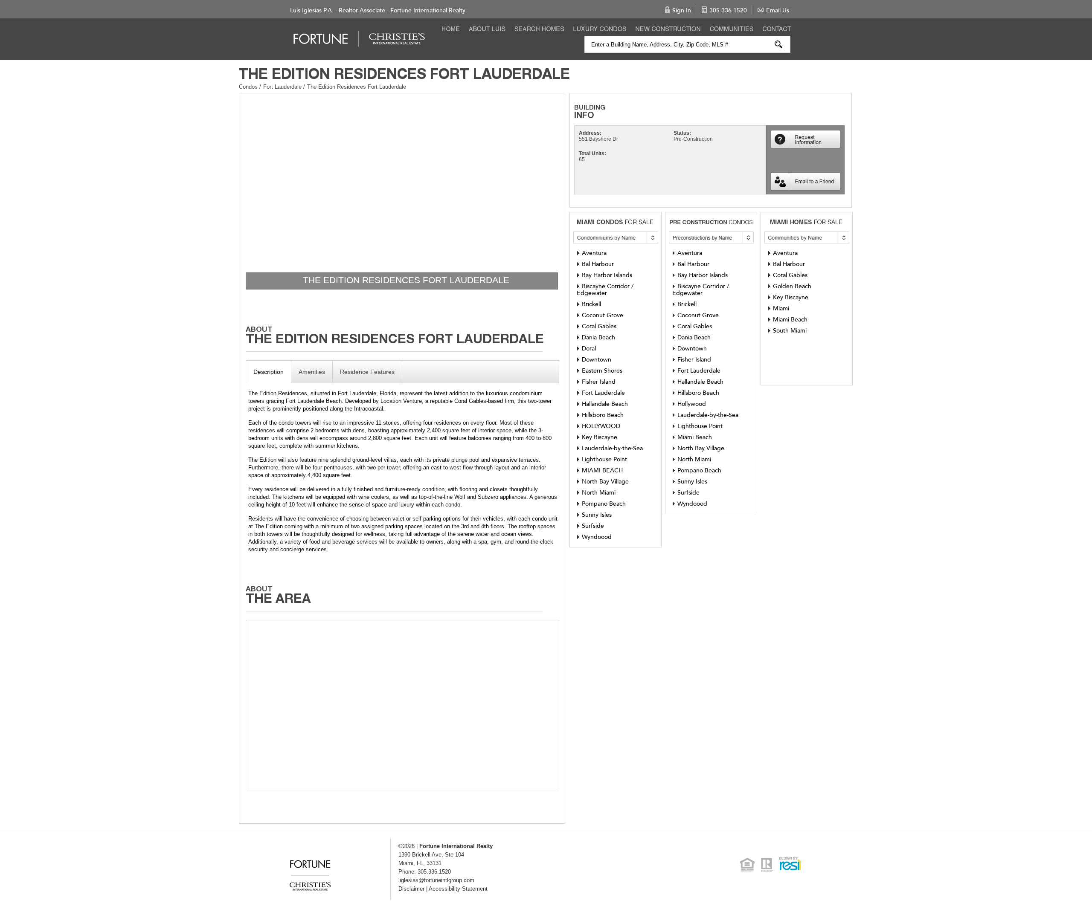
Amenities (312, 371)
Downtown (596, 359)
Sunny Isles (597, 514)
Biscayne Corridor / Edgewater (605, 290)
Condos (248, 87)
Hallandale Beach (605, 404)
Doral (589, 348)
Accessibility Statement (458, 889)
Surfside (593, 526)
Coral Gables (599, 326)
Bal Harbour (598, 264)
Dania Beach (598, 337)
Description (268, 371)
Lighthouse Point (604, 459)
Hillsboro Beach (603, 415)
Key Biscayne (599, 437)
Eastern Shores (602, 370)
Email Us (777, 10)
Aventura (594, 253)
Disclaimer (411, 889)
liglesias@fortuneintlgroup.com (436, 880)
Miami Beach (694, 437)
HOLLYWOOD (601, 426)
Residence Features (367, 371)
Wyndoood (597, 537)
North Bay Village (605, 481)
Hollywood (691, 404)
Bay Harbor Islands (607, 275)
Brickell (591, 304)
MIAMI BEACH (602, 470)
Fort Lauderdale (283, 87)
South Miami (790, 330)
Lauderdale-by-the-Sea (612, 448)
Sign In (681, 10)
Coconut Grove (602, 315)
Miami (781, 308)
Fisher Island (599, 381)
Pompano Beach (604, 503)
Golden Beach (792, 286)
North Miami (599, 492)
